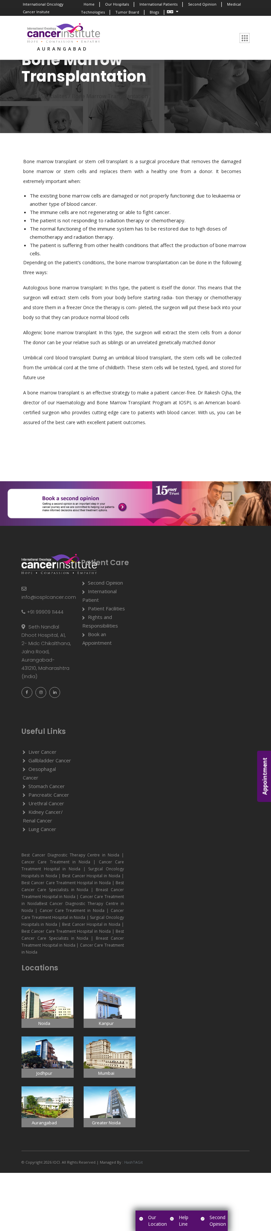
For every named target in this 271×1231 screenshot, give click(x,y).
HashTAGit (133, 1162)
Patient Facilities (106, 608)
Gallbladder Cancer (49, 760)
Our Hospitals (117, 4)
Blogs (154, 12)
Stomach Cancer (46, 786)
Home (89, 4)
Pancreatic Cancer (48, 794)
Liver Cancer (42, 751)
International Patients (158, 4)
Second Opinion (202, 4)
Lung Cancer (42, 829)
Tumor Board (127, 12)
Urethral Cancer (46, 803)
